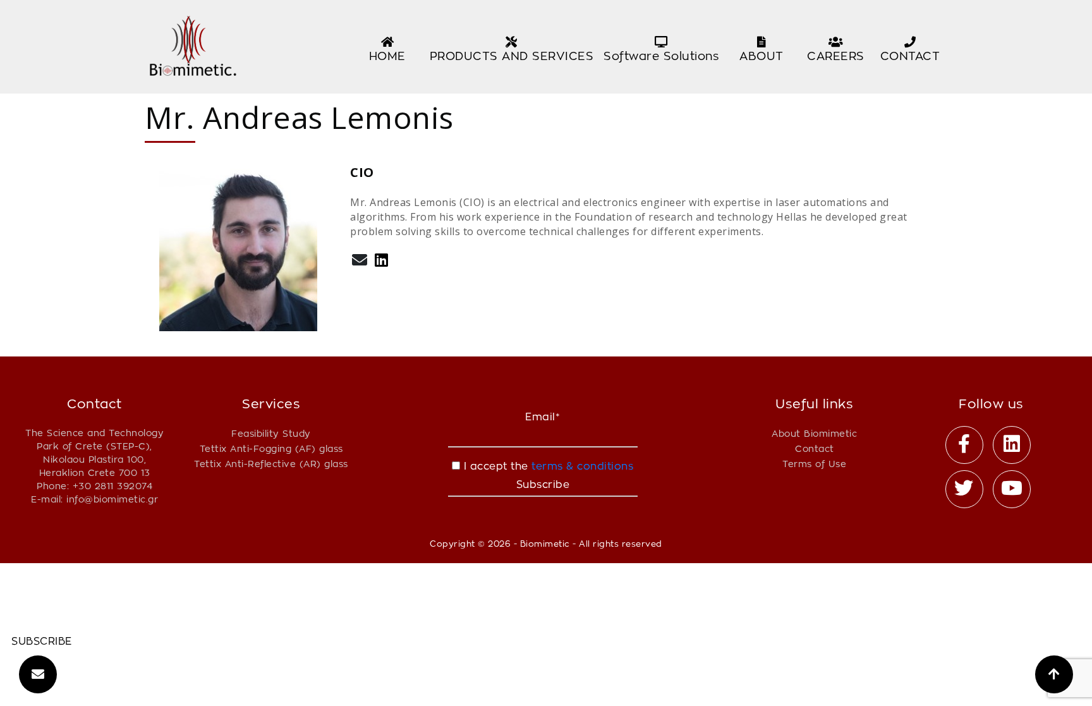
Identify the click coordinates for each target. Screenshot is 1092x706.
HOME (387, 56)
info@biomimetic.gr (112, 499)
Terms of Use (814, 463)
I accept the (546, 466)
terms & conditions (581, 466)
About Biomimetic (814, 433)
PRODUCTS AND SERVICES (512, 56)
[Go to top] (1054, 674)
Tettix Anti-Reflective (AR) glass (271, 463)
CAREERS (835, 56)
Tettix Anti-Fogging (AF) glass (271, 448)
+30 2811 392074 (113, 485)
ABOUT (761, 56)
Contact (814, 448)
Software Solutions (661, 56)
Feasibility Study (271, 433)
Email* (542, 416)
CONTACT (910, 56)
